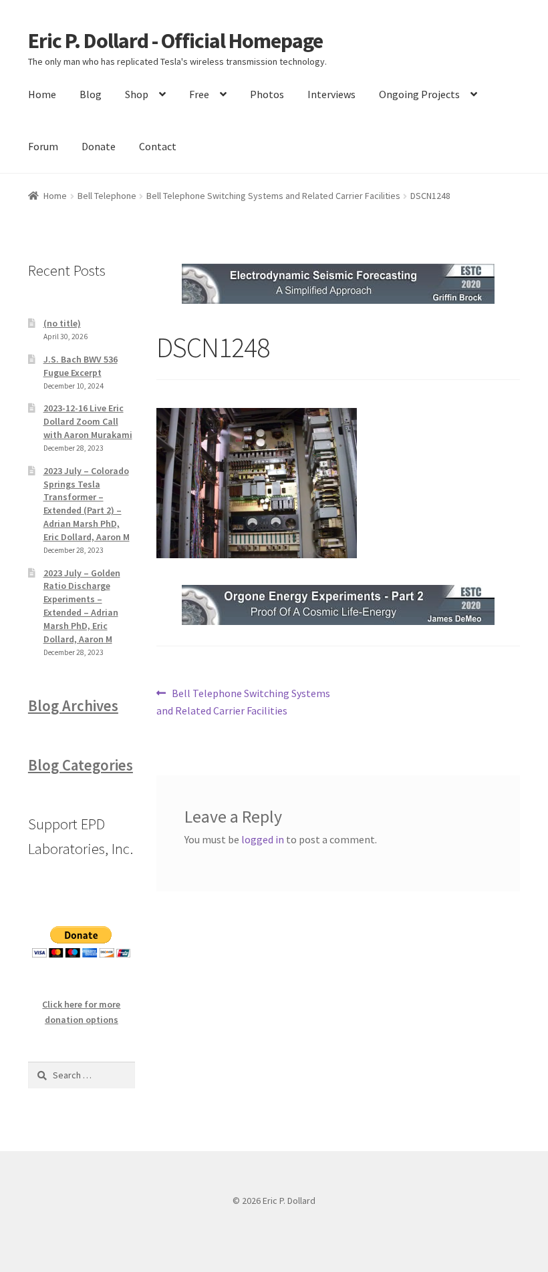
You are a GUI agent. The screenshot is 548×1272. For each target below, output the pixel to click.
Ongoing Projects (419, 94)
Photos (267, 94)
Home (42, 94)
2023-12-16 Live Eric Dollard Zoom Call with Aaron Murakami (87, 421)
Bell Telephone (107, 196)
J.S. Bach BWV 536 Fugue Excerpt (80, 366)
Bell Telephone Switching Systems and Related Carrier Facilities (273, 196)
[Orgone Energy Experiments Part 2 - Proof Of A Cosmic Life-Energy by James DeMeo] (338, 605)
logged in (262, 839)
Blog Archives (73, 705)
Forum (43, 146)
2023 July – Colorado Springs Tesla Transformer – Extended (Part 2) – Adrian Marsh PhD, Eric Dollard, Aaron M (86, 504)
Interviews (331, 94)
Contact (157, 146)
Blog (91, 94)
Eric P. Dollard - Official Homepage (175, 40)
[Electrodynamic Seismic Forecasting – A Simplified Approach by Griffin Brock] (338, 284)
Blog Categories (80, 765)
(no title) (62, 323)
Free (199, 94)
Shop (136, 94)
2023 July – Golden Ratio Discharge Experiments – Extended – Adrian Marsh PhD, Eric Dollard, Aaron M (81, 606)
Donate (99, 146)
